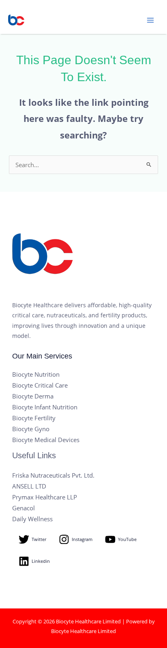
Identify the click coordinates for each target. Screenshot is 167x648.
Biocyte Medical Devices (45, 440)
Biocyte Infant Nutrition (44, 407)
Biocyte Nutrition (36, 374)
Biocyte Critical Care (40, 385)
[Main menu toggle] (150, 20)
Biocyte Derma (33, 396)
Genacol (23, 508)
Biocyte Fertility (34, 418)
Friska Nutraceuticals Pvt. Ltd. (53, 475)
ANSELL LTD (29, 486)
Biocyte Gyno (30, 429)
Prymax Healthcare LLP (44, 497)
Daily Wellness (32, 519)
